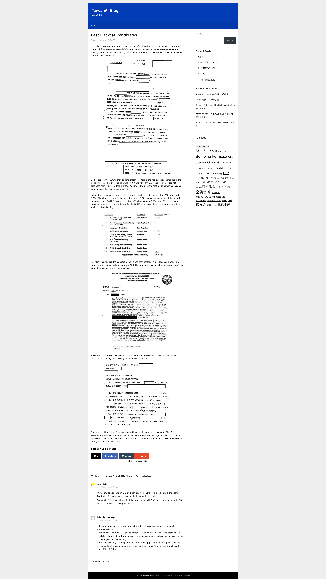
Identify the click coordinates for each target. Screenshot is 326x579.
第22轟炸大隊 (216, 193)
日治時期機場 (205, 186)
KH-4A (198, 168)
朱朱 (99, 483)
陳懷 (230, 200)
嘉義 (222, 178)
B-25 (218, 151)
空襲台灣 (203, 192)
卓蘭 (218, 178)
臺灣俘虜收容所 (214, 200)
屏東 (226, 178)
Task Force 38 (202, 173)
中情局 (212, 177)
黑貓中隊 (224, 205)
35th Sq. (202, 151)
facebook (112, 456)
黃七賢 (214, 205)
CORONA (201, 162)
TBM (212, 174)
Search (199, 33)
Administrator (202, 94)
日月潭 (224, 182)
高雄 (209, 205)
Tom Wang (218, 174)
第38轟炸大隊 (219, 197)
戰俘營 (214, 182)
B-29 (224, 151)
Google (213, 162)
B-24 (212, 151)
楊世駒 (223, 187)
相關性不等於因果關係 (207, 62)
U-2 (226, 173)
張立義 (232, 178)
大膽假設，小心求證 (219, 94)
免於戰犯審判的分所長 (207, 68)
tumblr (128, 456)
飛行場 (201, 205)
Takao (229, 168)
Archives (200, 143)
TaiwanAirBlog (105, 10)
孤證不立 (201, 56)
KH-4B (204, 168)
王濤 (228, 187)
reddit (143, 456)
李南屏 (218, 187)
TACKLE (220, 168)
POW (210, 168)
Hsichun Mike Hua (226, 163)
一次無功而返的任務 (206, 80)
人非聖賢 (201, 74)
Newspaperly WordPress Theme (176, 575)
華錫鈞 (224, 200)
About (93, 25)
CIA (230, 156)
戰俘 (208, 182)
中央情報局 (202, 177)
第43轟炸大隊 (201, 201)
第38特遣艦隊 (203, 197)
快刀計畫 (200, 181)
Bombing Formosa (211, 156)
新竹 (219, 182)
